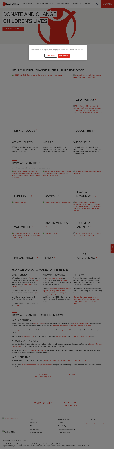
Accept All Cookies (63, 55)
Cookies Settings (51, 55)
